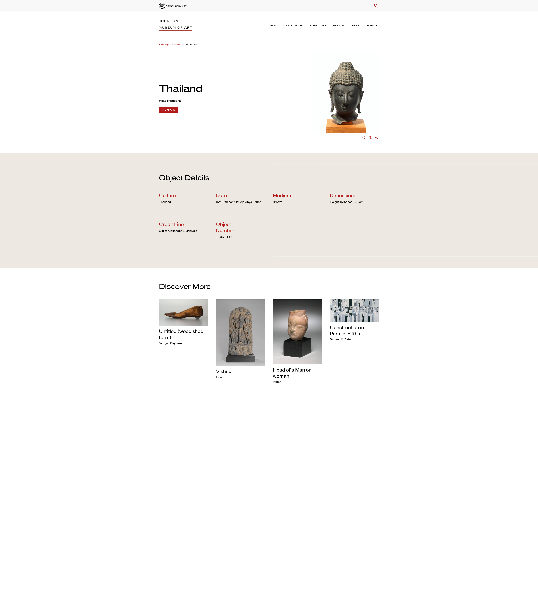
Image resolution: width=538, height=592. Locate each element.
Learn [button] (355, 25)
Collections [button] (294, 25)
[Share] (363, 138)
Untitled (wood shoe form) (181, 334)
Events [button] (338, 25)
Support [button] (373, 25)
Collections (177, 44)
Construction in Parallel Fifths (347, 330)
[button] (376, 6)
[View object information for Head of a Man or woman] (297, 331)
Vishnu (223, 371)
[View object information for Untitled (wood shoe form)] (183, 312)
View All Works (168, 109)
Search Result (192, 44)
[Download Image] (376, 138)
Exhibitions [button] (318, 25)
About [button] (273, 25)
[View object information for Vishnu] (240, 332)
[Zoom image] (370, 138)
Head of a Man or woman (292, 372)
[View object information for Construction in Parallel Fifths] (354, 310)
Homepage (164, 44)
